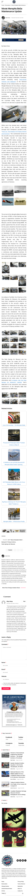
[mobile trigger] (3, 1)
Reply (24, 601)
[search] (25, 1)
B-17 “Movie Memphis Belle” (15, 539)
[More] (20, 893)
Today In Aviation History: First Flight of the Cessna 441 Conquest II (18, 784)
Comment (5, 644)
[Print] (17, 893)
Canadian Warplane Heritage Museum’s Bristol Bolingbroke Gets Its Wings (18, 792)
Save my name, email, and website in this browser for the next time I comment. (15, 684)
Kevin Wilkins (13, 779)
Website (4, 676)
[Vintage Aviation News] (14, 1)
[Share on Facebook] (7, 893)
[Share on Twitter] (10, 893)
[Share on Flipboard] (18, 550)
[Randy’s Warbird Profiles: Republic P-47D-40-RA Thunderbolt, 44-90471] (5, 765)
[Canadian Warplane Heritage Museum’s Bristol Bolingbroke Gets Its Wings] (5, 793)
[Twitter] (20, 738)
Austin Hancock (13, 788)
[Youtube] (20, 744)
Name (4, 662)
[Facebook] (24, 556)
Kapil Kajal (12, 760)
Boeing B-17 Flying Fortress (9, 542)
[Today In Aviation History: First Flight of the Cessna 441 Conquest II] (5, 784)
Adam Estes (7, 17)
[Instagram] (25, 556)
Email (4, 669)
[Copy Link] (14, 893)
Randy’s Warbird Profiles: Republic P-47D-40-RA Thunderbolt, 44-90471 (17, 764)
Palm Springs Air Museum (8, 544)
